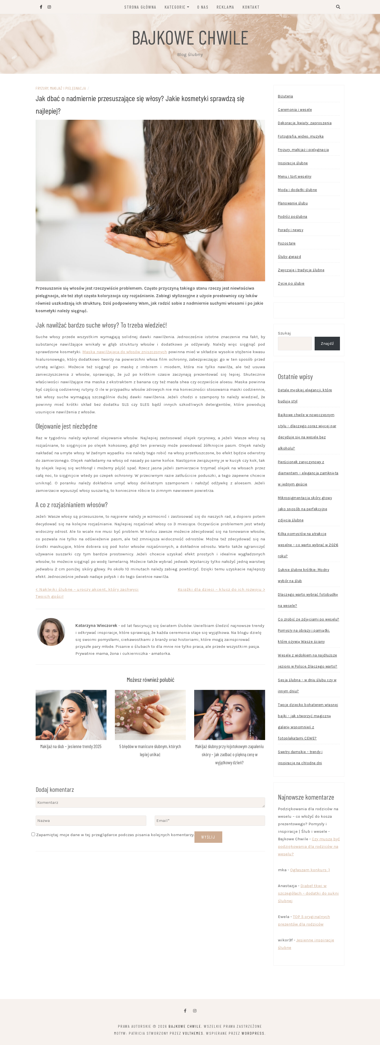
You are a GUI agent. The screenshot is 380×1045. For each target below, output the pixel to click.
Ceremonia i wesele (295, 110)
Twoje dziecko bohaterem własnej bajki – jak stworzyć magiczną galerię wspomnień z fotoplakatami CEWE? (308, 721)
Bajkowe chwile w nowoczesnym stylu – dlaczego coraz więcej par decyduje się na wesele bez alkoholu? (307, 431)
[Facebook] (185, 1011)
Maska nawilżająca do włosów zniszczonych (124, 351)
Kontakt (251, 6)
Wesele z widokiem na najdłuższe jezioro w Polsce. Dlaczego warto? (307, 660)
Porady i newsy (290, 230)
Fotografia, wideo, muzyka (301, 136)
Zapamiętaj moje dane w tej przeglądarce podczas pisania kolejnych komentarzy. (115, 834)
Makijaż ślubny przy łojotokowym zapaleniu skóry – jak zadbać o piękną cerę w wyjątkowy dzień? (229, 754)
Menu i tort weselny (295, 176)
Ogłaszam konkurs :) (310, 869)
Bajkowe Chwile (190, 36)
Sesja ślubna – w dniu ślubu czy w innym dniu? (307, 685)
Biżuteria (285, 96)
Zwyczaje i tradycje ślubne (301, 270)
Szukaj (284, 333)
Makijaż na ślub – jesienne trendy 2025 (71, 746)
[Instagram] (194, 1011)
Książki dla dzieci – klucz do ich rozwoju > (221, 589)
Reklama (226, 6)
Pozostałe (287, 243)
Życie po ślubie (291, 283)
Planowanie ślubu (293, 203)
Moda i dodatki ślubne (297, 190)
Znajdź (327, 343)
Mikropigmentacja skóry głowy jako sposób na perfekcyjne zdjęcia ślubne (305, 509)
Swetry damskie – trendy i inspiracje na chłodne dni (300, 757)
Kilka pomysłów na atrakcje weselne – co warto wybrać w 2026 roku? (308, 545)
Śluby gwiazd (289, 257)
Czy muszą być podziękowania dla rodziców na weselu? (309, 846)
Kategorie (175, 6)
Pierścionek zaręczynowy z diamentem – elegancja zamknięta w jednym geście (308, 473)
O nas (203, 6)
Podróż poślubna (292, 216)
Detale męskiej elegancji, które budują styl (305, 395)
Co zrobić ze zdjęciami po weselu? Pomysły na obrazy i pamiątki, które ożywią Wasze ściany (308, 630)
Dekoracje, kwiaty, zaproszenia (305, 123)
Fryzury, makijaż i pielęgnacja (61, 88)
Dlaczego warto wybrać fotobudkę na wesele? (308, 600)
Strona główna (140, 6)
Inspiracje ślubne (293, 163)
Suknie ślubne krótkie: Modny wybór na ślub (303, 575)
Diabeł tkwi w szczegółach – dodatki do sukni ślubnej (308, 893)
